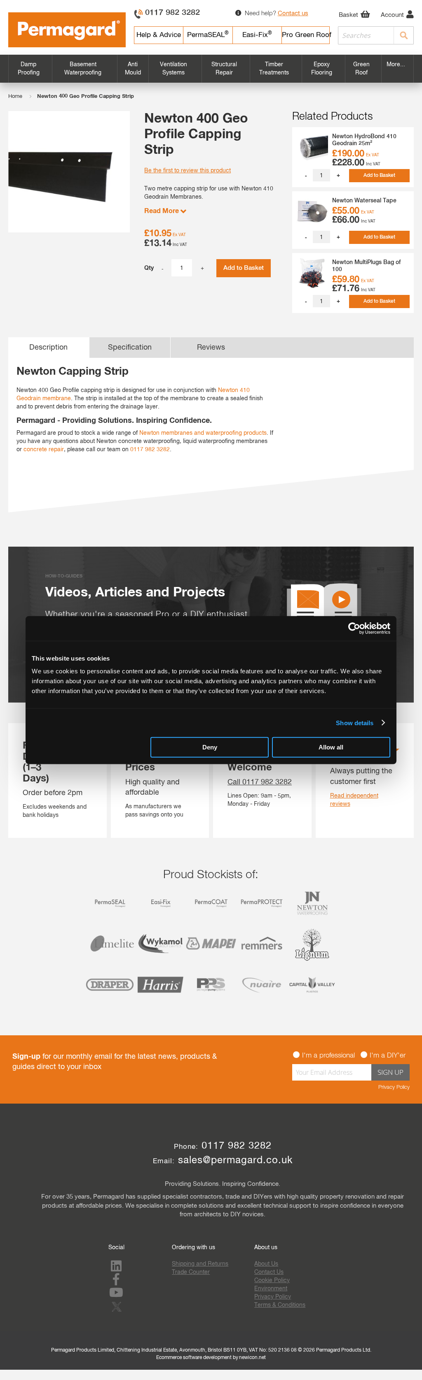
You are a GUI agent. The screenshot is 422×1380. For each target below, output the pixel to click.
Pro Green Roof (306, 35)
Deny (209, 747)
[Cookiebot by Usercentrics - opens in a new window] (354, 628)
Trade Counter (191, 1272)
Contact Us (269, 1272)
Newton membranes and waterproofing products (203, 433)
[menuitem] (30, 69)
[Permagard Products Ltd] (67, 29)
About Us (266, 1264)
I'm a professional (328, 1055)
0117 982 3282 (172, 12)
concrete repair (43, 449)
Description (48, 347)
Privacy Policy (394, 1087)
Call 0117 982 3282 (259, 782)
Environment (270, 1289)
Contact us (293, 13)
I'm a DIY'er (388, 1055)
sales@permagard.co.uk (235, 1160)
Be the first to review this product (187, 171)
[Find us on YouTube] (116, 1295)
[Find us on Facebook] (116, 1282)
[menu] (211, 69)
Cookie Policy (272, 1280)
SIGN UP (390, 1072)
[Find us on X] (118, 1312)
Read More (162, 211)
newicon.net (252, 1357)
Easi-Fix (257, 35)
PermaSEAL (208, 35)
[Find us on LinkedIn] (116, 1269)
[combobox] (376, 35)
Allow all (331, 747)
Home (15, 96)
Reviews (211, 347)
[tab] (48, 347)
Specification (130, 347)
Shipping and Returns (200, 1264)
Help (158, 35)
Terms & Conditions (279, 1305)
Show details (354, 722)
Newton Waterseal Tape (364, 201)
